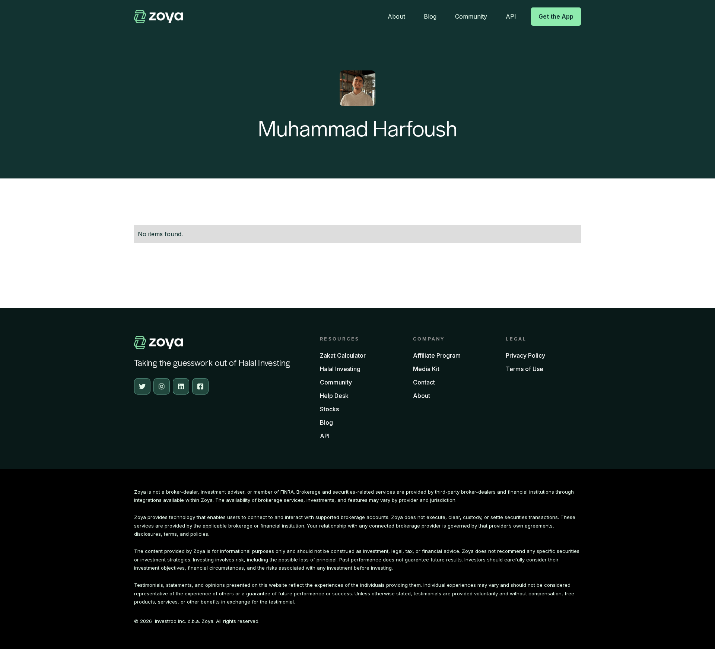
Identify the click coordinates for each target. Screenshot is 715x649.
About (396, 16)
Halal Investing (340, 369)
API (511, 16)
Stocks (329, 409)
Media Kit (426, 369)
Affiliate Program (437, 355)
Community (471, 16)
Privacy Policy (525, 355)
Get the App (555, 16)
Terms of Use (524, 369)
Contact (424, 382)
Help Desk (334, 395)
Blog (430, 16)
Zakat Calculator (343, 355)
